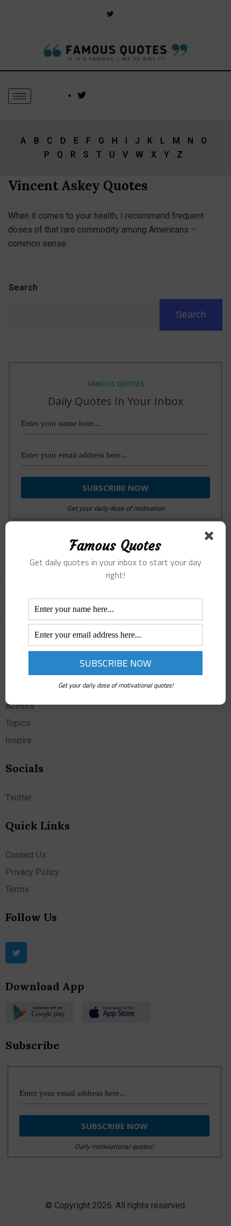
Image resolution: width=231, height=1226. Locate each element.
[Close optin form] (211, 538)
